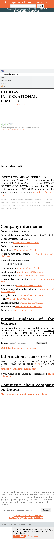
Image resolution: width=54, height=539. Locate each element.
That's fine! (19, 536)
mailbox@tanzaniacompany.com (18, 369)
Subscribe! (41, 343)
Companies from (26, 2)
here (37, 364)
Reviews (4, 77)
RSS (4, 87)
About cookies (33, 536)
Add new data (6, 80)
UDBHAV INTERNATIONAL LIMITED (31, 10)
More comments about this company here (24, 394)
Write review (21, 105)
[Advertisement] (27, 40)
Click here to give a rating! (13, 129)
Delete (3, 83)
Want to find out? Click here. (26, 243)
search (40, 6)
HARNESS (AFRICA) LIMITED (28, 516)
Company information (9, 74)
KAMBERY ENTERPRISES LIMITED (26, 518)
